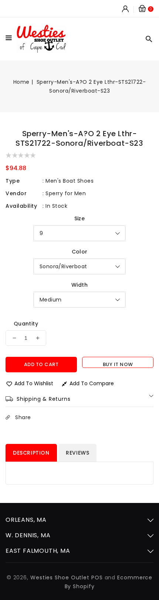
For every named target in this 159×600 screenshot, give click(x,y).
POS (97, 577)
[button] (11, 39)
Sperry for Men (65, 193)
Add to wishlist (33, 383)
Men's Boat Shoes (69, 181)
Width (79, 285)
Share (23, 417)
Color (80, 251)
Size (79, 218)
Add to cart (41, 364)
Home (21, 82)
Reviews (77, 452)
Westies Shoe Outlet (59, 577)
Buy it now (118, 364)
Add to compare (92, 383)
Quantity (26, 323)
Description (31, 452)
